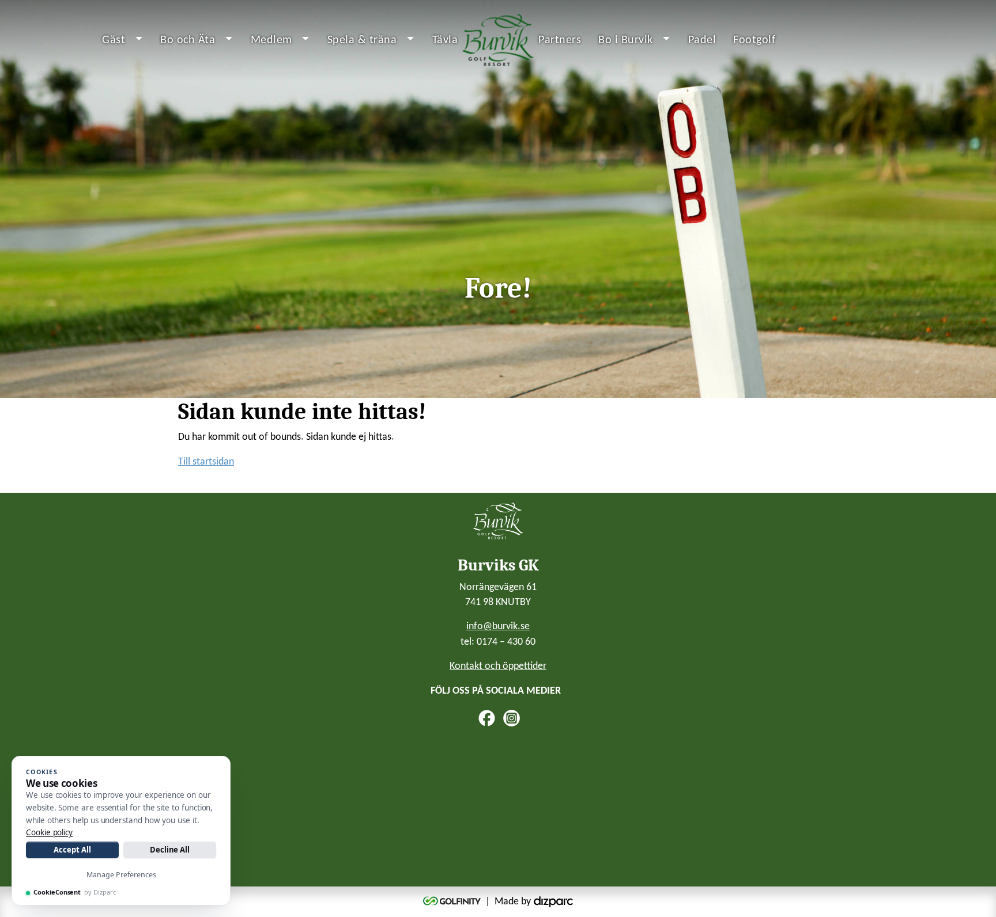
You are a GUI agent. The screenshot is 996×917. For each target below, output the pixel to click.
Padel (702, 40)
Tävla (445, 40)
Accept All (72, 849)
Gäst (113, 40)
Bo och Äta (187, 40)
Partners (559, 40)
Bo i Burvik (625, 40)
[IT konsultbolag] (553, 902)
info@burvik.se (498, 626)
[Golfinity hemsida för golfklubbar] (453, 902)
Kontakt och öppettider (498, 666)
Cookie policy (49, 832)
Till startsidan (206, 462)
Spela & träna (362, 40)
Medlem (271, 40)
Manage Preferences (121, 875)
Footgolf (754, 40)
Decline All (170, 849)
